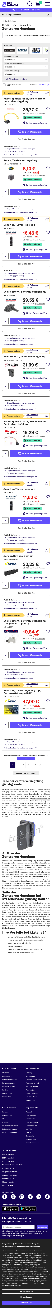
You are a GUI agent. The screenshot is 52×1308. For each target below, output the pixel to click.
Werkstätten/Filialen (9, 1086)
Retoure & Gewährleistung (36, 1080)
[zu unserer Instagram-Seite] (21, 1196)
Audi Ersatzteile (8, 1154)
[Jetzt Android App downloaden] (28, 1208)
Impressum (6, 1122)
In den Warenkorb (32, 131)
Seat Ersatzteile (8, 1179)
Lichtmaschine (31, 1126)
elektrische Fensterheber (41, 799)
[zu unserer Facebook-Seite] (4, 1196)
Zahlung (29, 1073)
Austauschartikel (32, 1083)
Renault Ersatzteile (9, 1175)
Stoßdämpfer (31, 1139)
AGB (4, 1119)
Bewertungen (7, 1093)
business (7, 1076)
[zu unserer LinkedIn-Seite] (38, 1196)
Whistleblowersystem (10, 1126)
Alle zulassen (26, 1302)
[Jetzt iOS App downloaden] (10, 1208)
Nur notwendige (26, 1291)
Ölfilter (28, 1132)
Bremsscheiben (32, 1122)
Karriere (5, 1090)
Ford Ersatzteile (8, 1161)
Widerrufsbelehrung (9, 1132)
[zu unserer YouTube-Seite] (13, 1196)
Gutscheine (30, 1100)
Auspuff (29, 1112)
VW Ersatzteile (7, 1185)
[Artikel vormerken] (48, 109)
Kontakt (5, 1112)
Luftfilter (29, 1129)
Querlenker (30, 1136)
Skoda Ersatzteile (9, 1182)
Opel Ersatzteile (8, 1168)
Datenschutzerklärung (28, 1233)
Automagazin (31, 1090)
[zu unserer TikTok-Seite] (47, 1196)
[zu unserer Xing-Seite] (30, 1196)
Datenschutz (7, 1115)
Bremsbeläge (31, 1115)
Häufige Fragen (32, 1086)
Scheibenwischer (32, 1143)
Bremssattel (30, 1119)
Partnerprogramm (8, 1083)
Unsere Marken (32, 1093)
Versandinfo (30, 1076)
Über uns (5, 1073)
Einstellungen (26, 1297)
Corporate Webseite (9, 1080)
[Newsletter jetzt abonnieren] (42, 1227)
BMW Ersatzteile (8, 1158)
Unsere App (6, 1097)
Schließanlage (10, 21)
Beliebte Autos (31, 1097)
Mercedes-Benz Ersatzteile (12, 1165)
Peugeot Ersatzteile (9, 1172)
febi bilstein (41, 921)
